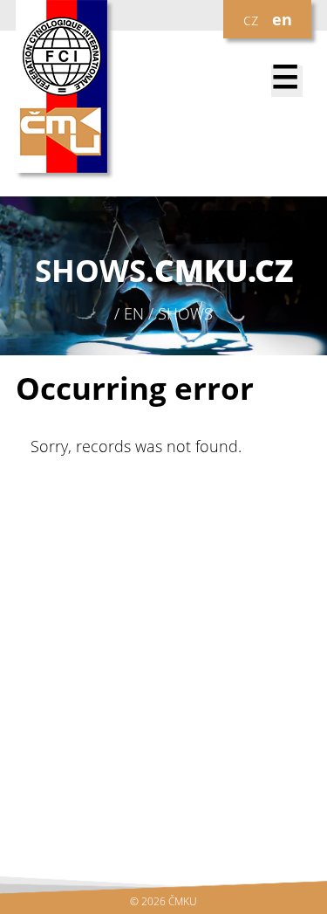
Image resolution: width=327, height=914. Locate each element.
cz (250, 19)
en (282, 19)
